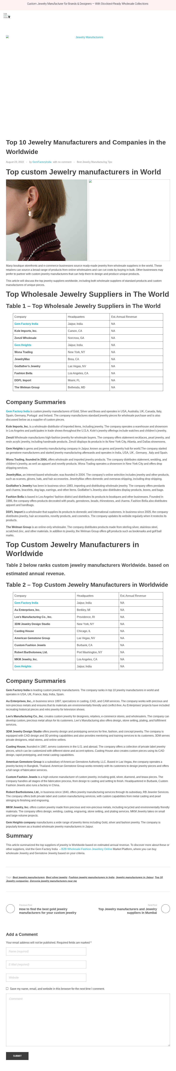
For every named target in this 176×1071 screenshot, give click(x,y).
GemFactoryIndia (41, 162)
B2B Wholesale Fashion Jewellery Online (86, 849)
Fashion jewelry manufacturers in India (91, 877)
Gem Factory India (18, 411)
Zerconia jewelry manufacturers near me (53, 880)
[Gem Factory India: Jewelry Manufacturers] (7, 16)
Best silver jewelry (56, 877)
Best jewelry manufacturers (29, 877)
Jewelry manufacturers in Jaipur (134, 877)
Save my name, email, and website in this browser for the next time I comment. (57, 988)
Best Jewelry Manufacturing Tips (94, 162)
